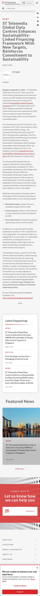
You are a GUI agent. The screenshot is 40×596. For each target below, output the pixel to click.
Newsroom (11, 8)
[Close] (37, 567)
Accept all (20, 592)
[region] (20, 580)
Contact (29, 3)
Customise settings (20, 585)
